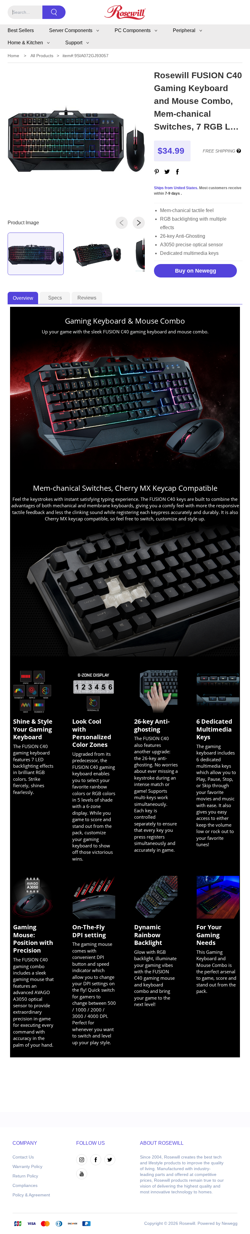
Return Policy (25, 1175)
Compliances (25, 1185)
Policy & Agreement (31, 1194)
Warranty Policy (27, 1166)
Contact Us (23, 1157)
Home (13, 55)
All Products (41, 55)
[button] (122, 223)
